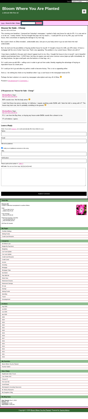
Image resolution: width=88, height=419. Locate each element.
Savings (4, 288)
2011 (3, 354)
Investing (4, 265)
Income (4, 262)
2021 (3, 327)
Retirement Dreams (7, 280)
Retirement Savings (7, 283)
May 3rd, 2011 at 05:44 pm (9, 96)
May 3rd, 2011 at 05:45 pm (9, 112)
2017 (3, 338)
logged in (13, 129)
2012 (3, 351)
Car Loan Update (6, 254)
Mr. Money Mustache (8, 389)
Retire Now (5, 278)
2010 (3, 357)
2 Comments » (23, 81)
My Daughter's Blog (7, 392)
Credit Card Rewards (8, 236)
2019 (3, 333)
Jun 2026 (4, 311)
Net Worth (5, 272)
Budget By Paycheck (8, 246)
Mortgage (4, 267)
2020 (3, 330)
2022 (3, 325)
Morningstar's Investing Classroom (11, 387)
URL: (3, 151)
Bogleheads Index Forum (9, 373)
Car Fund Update (7, 251)
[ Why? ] (21, 163)
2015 (3, 343)
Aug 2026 (4, 306)
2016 (3, 341)
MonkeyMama (7, 95)
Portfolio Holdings (7, 231)
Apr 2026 (4, 314)
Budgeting (4, 249)
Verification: (5, 158)
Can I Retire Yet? (6, 376)
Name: (3, 131)
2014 (3, 346)
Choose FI (5, 379)
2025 (3, 317)
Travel (4, 296)
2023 (3, 322)
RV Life (4, 286)
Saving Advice (64, 410)
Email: (3, 138)
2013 (3, 349)
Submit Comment (44, 194)
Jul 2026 (4, 309)
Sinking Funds (6, 234)
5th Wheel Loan (6, 243)
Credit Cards (5, 259)
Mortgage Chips (6, 270)
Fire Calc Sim (5, 381)
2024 (3, 319)
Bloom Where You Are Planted (10, 364)
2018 (3, 335)
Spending (4, 294)
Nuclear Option (6, 366)
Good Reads (5, 384)
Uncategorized (6, 299)
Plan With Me (5, 275)
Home (2, 23)
